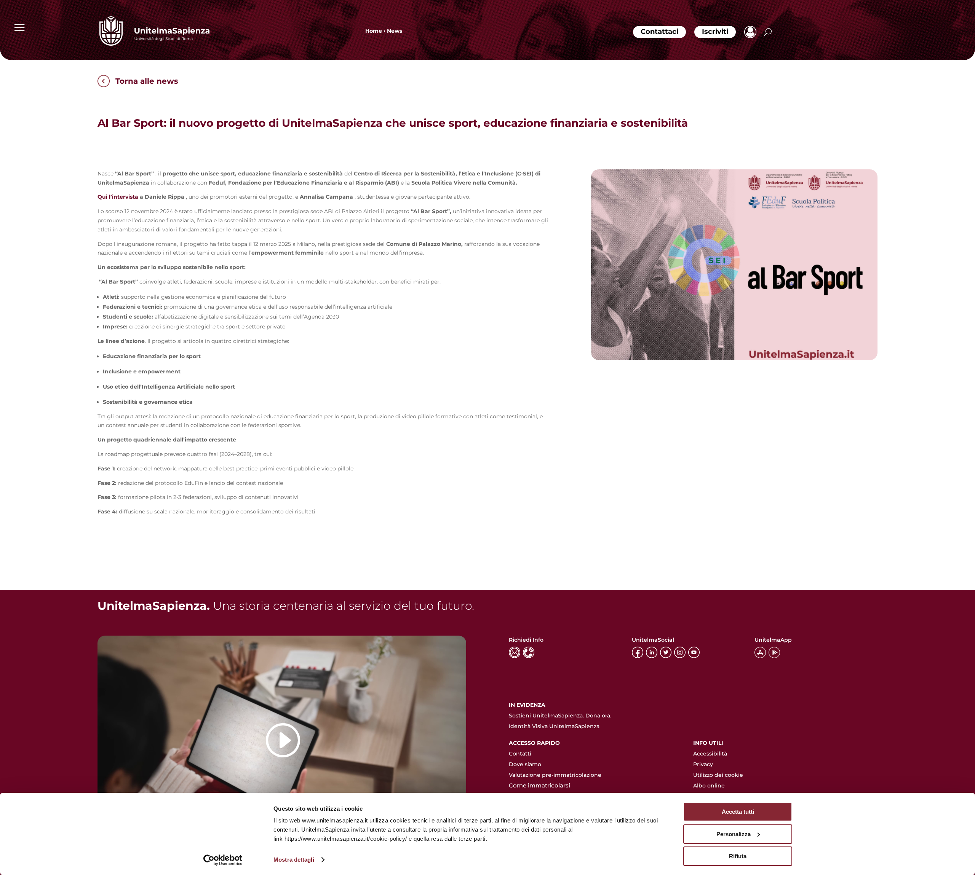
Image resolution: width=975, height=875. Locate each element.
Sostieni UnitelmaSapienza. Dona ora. (560, 715)
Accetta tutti (738, 811)
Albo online (709, 785)
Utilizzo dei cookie (718, 774)
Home (373, 30)
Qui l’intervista (118, 196)
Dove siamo (525, 764)
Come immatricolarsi (539, 785)
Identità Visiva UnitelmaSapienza (554, 726)
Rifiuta (737, 856)
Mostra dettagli (293, 859)
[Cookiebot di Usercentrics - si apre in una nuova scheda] (223, 860)
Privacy (703, 764)
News (394, 30)
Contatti (520, 753)
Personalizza (733, 834)
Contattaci (659, 31)
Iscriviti (715, 31)
